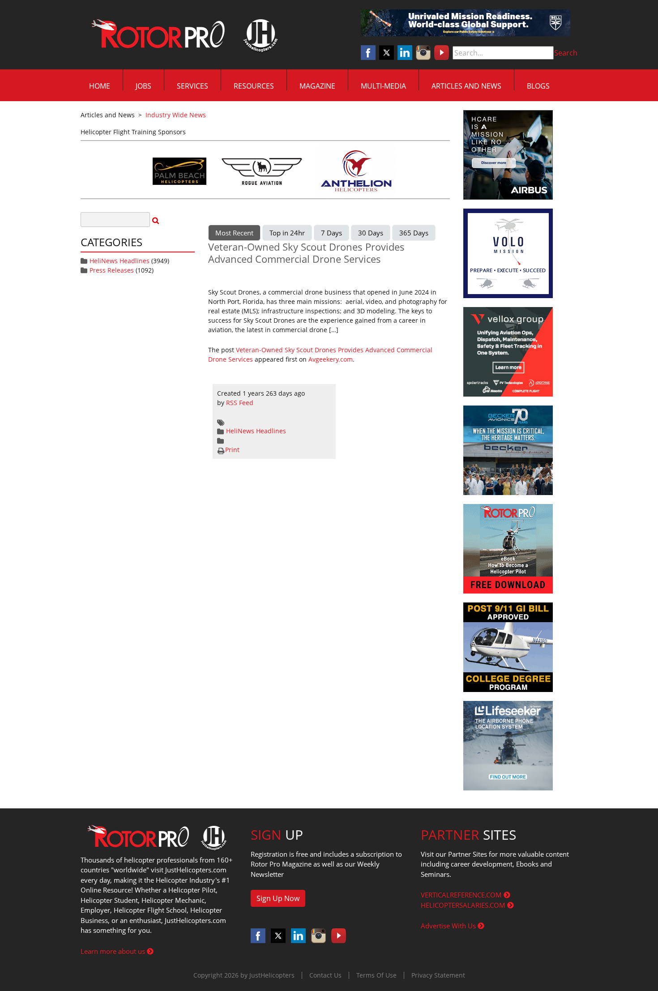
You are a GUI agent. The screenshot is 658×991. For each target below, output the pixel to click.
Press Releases (112, 270)
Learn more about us (114, 951)
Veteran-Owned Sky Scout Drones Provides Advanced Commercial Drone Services (306, 252)
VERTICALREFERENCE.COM (462, 894)
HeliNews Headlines (120, 260)
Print (232, 449)
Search (565, 53)
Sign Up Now (277, 898)
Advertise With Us (449, 925)
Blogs (538, 86)
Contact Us (325, 975)
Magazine (317, 86)
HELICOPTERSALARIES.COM (464, 905)
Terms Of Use (376, 975)
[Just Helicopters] (183, 34)
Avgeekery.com (330, 359)
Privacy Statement (438, 975)
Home (99, 86)
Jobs (143, 86)
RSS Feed (239, 402)
